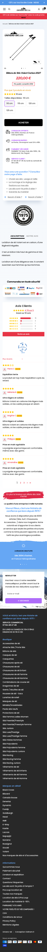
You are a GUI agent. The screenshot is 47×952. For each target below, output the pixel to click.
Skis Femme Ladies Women (15, 717)
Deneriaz (7, 801)
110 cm (9, 103)
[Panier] (43, 9)
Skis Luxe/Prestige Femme (15, 736)
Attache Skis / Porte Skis (14, 647)
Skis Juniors (8, 728)
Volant (6, 851)
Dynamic (7, 805)
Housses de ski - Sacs (13, 693)
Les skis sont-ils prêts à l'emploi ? (18, 886)
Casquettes (8, 659)
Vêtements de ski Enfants (15, 770)
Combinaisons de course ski (16, 682)
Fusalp (6, 809)
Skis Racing (8, 755)
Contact (7, 878)
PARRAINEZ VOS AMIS (12, 905)
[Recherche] (9, 9)
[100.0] (22, 347)
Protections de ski (11, 713)
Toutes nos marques (12, 894)
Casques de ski (10, 655)
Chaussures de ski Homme (15, 678)
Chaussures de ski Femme (15, 674)
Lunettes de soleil (11, 697)
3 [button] (24, 482)
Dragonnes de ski (11, 686)
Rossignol (7, 844)
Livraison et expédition (13, 874)
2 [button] (20, 482)
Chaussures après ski (13, 663)
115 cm (21, 103)
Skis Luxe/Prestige (11, 732)
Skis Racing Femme (12, 759)
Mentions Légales (11, 925)
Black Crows (8, 790)
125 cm (9, 110)
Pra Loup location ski (12, 890)
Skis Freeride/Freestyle (13, 720)
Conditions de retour (12, 917)
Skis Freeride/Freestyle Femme (17, 724)
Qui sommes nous (11, 867)
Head (5, 817)
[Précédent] (5, 68)
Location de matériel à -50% (16, 901)
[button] (10, 94)
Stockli (6, 848)
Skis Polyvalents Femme (14, 747)
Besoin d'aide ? (15, 197)
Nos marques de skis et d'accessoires (20, 855)
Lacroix (6, 832)
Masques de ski (10, 701)
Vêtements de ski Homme (15, 778)
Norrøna (6, 840)
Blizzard (6, 794)
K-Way (6, 824)
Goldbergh (8, 813)
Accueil (5, 24)
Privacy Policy (9, 921)
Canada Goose (10, 797)
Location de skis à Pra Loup (15, 897)
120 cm (32, 103)
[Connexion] (39, 9)
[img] (8, 365)
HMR (4, 820)
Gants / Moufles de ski (13, 689)
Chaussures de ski (11, 666)
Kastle (6, 828)
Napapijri (7, 836)
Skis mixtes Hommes (12, 740)
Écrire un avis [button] (23, 334)
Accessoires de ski (11, 643)
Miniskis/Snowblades (12, 705)
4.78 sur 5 (29, 310)
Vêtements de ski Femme (15, 774)
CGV (5, 913)
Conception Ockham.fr (24, 932)
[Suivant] (42, 68)
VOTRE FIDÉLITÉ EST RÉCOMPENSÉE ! (18, 909)
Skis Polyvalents (10, 744)
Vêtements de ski (11, 767)
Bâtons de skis (9, 651)
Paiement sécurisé (11, 871)
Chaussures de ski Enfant (14, 670)
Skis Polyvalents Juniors (14, 751)
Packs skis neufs (10, 709)
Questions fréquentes (13, 882)
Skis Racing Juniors (11, 763)
